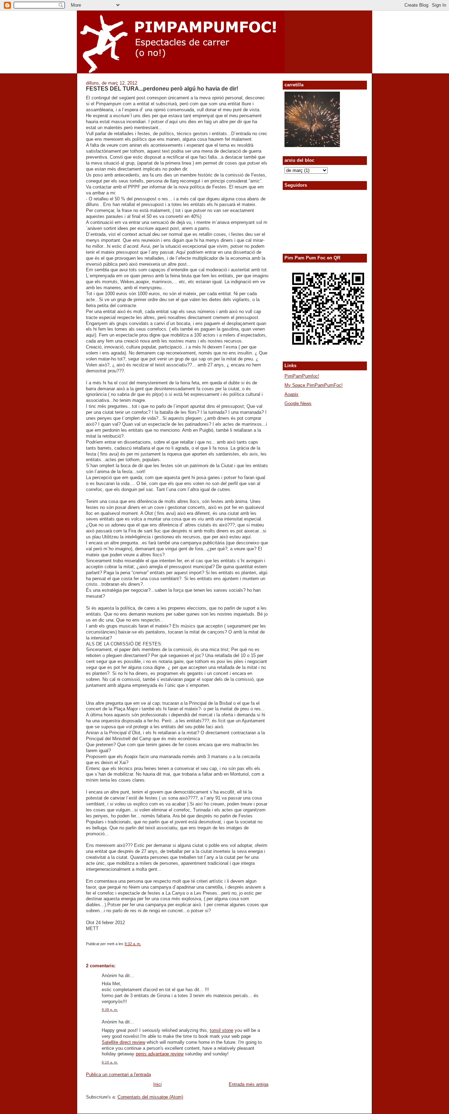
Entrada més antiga (248, 1084)
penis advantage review (159, 1053)
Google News (297, 403)
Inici (157, 1084)
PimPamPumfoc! (301, 376)
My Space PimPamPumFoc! (313, 385)
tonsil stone (221, 1030)
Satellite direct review (123, 1042)
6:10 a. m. (110, 1062)
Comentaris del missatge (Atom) (150, 1097)
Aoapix (291, 394)
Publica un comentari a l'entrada (118, 1074)
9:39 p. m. (110, 1010)
